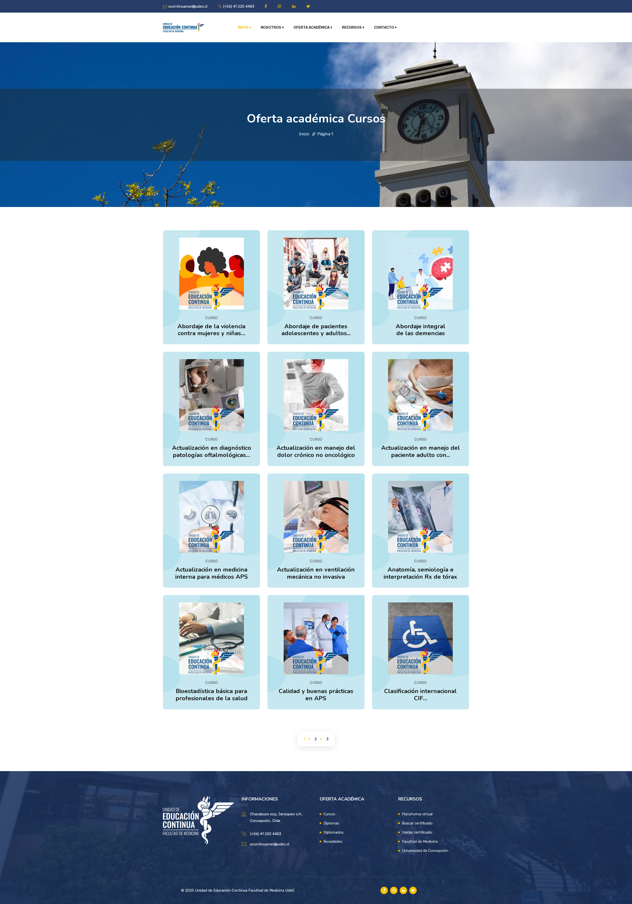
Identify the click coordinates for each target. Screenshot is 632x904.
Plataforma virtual (417, 814)
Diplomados (333, 832)
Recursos (352, 27)
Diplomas (331, 823)
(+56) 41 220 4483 (238, 6)
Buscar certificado (417, 823)
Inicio (243, 27)
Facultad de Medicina (420, 841)
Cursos (329, 814)
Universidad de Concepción (425, 850)
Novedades (332, 841)
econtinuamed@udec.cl (187, 6)
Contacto (384, 27)
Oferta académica (312, 27)
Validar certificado (417, 832)
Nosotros (271, 27)
